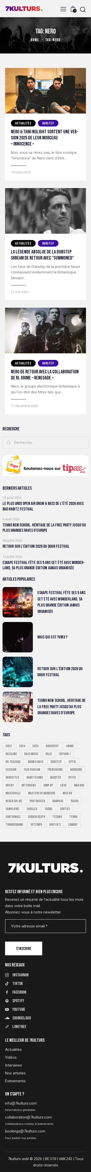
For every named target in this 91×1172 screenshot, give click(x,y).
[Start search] (83, 9)
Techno (57, 817)
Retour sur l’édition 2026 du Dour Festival (36, 546)
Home (35, 40)
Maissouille (13, 793)
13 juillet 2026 (12, 557)
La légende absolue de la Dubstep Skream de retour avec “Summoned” (42, 255)
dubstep (56, 762)
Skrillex (32, 809)
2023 (9, 746)
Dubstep (48, 123)
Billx (49, 754)
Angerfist (52, 746)
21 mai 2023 (19, 292)
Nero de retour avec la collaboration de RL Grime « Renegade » (45, 375)
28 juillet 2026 (12, 540)
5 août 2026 (11, 519)
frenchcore (55, 769)
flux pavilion (32, 769)
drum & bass (35, 762)
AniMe (70, 746)
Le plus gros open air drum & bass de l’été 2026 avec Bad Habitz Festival (43, 506)
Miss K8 (67, 793)
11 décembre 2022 (24, 406)
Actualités (23, 123)
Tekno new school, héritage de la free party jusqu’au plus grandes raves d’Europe (44, 528)
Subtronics (13, 817)
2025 (35, 746)
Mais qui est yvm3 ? (52, 637)
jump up (48, 785)
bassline (11, 754)
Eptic (72, 762)
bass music (31, 754)
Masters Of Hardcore (41, 793)
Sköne (49, 809)
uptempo (36, 824)
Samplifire (12, 809)
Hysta (72, 777)
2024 (22, 746)
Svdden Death (36, 817)
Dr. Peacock (13, 762)
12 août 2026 (12, 498)
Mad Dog (79, 785)
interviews (28, 785)
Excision (11, 769)
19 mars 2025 (20, 172)
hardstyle (12, 777)
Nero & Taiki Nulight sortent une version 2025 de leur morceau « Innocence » (44, 138)
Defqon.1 (65, 754)
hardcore (76, 769)
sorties (65, 809)
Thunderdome (14, 824)
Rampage (57, 801)
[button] (63, 9)
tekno (73, 817)
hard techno (35, 777)
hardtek (55, 777)
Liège (63, 785)
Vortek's (55, 824)
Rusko (74, 801)
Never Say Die (14, 801)
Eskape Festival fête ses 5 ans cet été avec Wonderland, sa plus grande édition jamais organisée (44, 565)
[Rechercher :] (45, 442)
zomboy (73, 824)
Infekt (10, 785)
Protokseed (37, 801)
